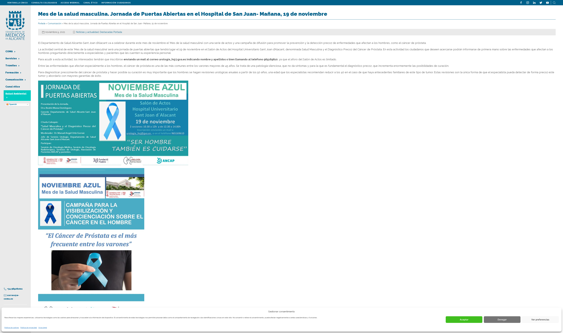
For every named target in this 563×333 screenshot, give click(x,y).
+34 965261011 (15, 289)
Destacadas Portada (111, 32)
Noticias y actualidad (87, 32)
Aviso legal (42, 328)
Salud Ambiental (15, 93)
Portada (41, 23)
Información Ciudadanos (116, 3)
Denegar (502, 319)
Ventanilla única (17, 3)
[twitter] (540, 2)
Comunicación (14, 79)
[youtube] (547, 2)
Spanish (13, 104)
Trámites (11, 65)
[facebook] (521, 2)
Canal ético (90, 3)
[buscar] (554, 2)
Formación (12, 72)
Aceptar (464, 319)
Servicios (11, 58)
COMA (9, 51)
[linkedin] (534, 2)
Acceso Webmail (70, 3)
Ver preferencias (540, 319)
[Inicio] (15, 25)
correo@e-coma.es (11, 297)
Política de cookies (11, 328)
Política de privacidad (28, 328)
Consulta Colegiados (44, 3)
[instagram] (527, 2)
